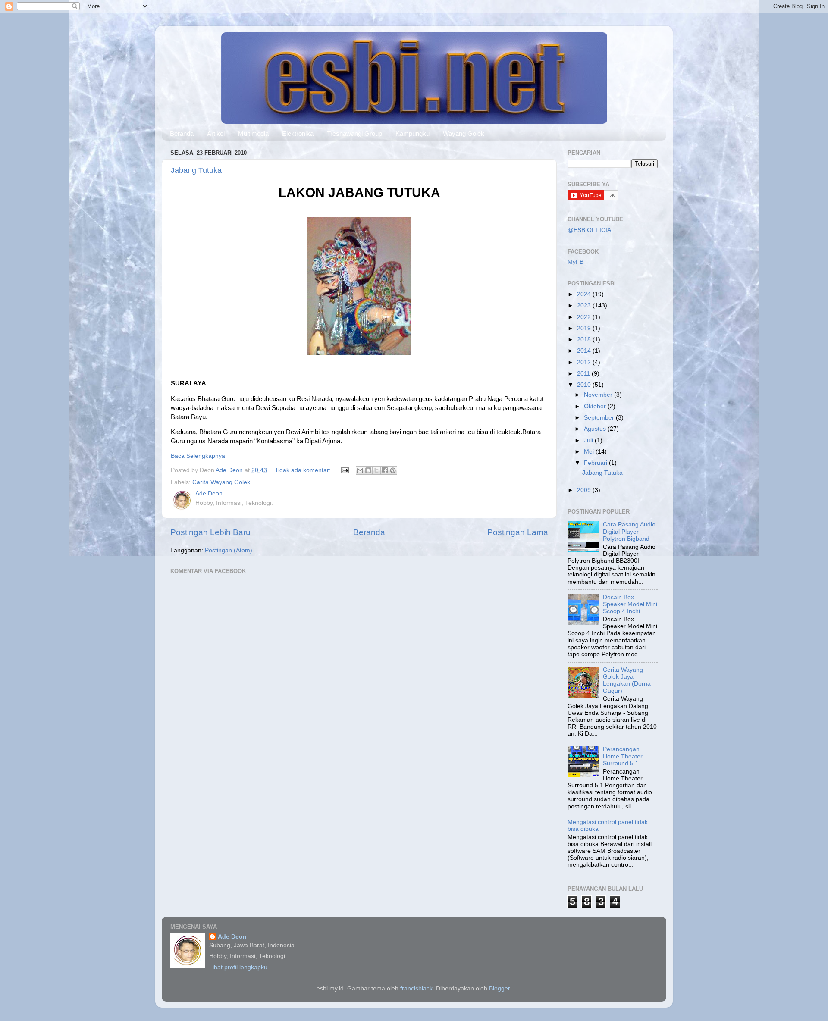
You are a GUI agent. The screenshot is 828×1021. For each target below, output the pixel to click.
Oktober (596, 406)
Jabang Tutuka (196, 170)
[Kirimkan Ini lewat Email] (360, 470)
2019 (585, 328)
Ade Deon (232, 936)
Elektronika (298, 133)
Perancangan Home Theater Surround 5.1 (623, 756)
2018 (585, 339)
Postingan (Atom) (228, 550)
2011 (584, 373)
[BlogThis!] (368, 470)
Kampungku (412, 133)
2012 (585, 362)
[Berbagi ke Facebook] (384, 470)
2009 (585, 490)
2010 (585, 385)
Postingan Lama (517, 532)
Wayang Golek (463, 133)
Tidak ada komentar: (303, 470)
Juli (589, 440)
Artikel (216, 133)
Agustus (596, 429)
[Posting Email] (344, 470)
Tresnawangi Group (354, 133)
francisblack (416, 988)
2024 (585, 294)
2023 (585, 305)
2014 (585, 351)
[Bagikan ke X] (376, 470)
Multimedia (253, 133)
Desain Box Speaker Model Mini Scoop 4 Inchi (630, 604)
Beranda (182, 133)
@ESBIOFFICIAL (591, 230)
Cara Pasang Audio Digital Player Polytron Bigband (629, 531)
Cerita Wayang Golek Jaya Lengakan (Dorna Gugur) (627, 680)
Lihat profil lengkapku (238, 967)
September (600, 417)
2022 (585, 317)
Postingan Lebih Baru (210, 532)
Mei (590, 451)
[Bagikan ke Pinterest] (393, 470)
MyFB (575, 262)
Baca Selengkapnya (198, 456)
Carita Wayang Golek (221, 482)
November (599, 394)
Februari (596, 463)
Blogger (499, 988)
